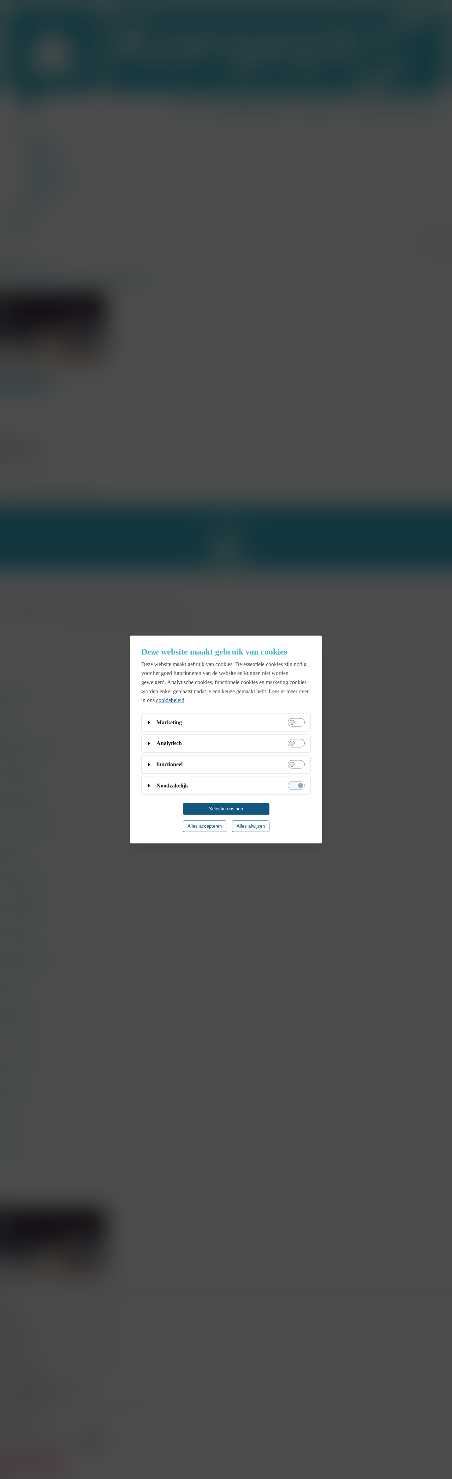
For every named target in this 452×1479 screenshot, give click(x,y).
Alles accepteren (205, 826)
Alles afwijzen (251, 826)
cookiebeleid (170, 701)
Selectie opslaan (226, 809)
